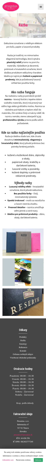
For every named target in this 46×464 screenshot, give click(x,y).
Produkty (23, 337)
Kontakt (23, 350)
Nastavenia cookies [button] (23, 460)
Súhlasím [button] (38, 460)
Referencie (23, 347)
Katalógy (23, 343)
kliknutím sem (8, 460)
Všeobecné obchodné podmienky (23, 357)
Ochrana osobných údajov (23, 354)
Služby (23, 340)
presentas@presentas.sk (23, 434)
